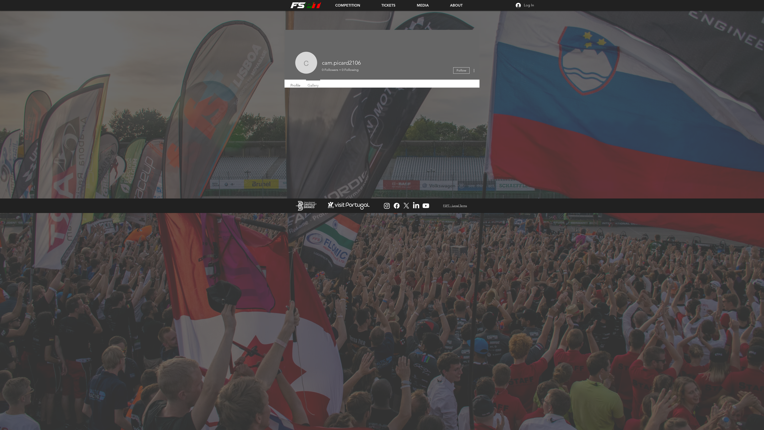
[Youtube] (426, 206)
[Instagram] (387, 206)
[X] (406, 206)
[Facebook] (397, 206)
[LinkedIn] (416, 206)
